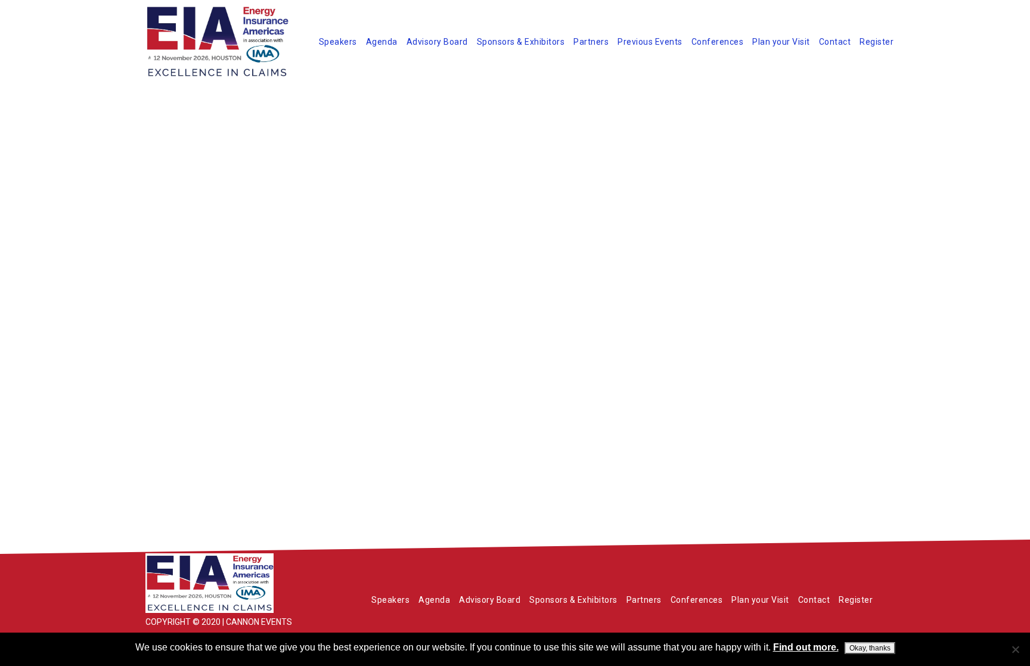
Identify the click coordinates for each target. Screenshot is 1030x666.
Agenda (382, 42)
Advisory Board (437, 42)
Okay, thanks (870, 648)
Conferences (717, 42)
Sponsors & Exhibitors (521, 42)
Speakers (338, 42)
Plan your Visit (781, 42)
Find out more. (806, 647)
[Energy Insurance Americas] (234, 583)
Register (877, 42)
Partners (591, 42)
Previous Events (650, 42)
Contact (835, 42)
